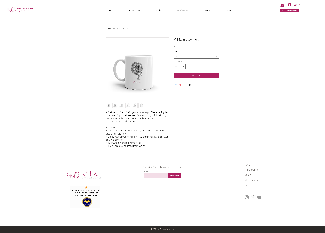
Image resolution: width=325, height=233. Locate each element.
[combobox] (196, 56)
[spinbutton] (179, 66)
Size (176, 51)
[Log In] (288, 4)
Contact (248, 184)
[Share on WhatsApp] (185, 84)
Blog (246, 190)
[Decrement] (175, 66)
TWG (247, 164)
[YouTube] (259, 197)
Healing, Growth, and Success (24, 11)
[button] (282, 5)
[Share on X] (190, 84)
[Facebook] (253, 197)
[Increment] (183, 66)
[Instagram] (246, 197)
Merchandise (250, 179)
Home (108, 28)
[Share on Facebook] (175, 84)
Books (247, 174)
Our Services (250, 169)
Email (145, 171)
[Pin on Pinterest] (180, 84)
